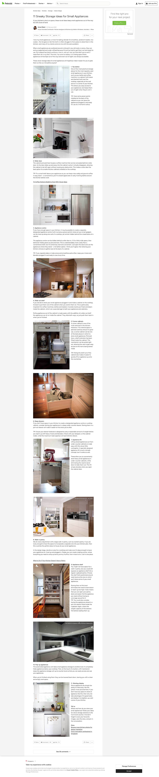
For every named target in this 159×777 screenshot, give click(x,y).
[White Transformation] (51, 90)
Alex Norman (65, 67)
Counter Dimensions (63, 440)
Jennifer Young (64, 684)
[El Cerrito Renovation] (63, 278)
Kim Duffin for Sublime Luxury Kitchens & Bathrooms (79, 623)
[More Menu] (92, 35)
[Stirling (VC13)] (63, 138)
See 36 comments (62, 751)
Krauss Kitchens (88, 375)
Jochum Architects (63, 322)
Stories (41, 3)
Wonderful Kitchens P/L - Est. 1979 (84, 498)
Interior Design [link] (58, 10)
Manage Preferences (129, 766)
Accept (129, 771)
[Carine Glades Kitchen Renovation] (63, 205)
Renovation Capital (88, 119)
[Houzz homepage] (7, 3)
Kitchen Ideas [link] (36, 10)
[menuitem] (18, 3)
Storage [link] (50, 10)
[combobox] (83, 3)
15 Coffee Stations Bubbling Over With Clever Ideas (50, 182)
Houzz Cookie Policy (72, 770)
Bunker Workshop (64, 565)
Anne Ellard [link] (41, 27)
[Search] (57, 3)
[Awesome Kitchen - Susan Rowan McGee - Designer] (51, 466)
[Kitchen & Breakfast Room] (51, 344)
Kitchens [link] (44, 10)
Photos (17, 3)
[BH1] (51, 591)
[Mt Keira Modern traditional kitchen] (63, 395)
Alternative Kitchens (87, 186)
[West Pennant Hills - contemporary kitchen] (63, 517)
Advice (49, 3)
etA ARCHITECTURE (87, 260)
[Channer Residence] (51, 709)
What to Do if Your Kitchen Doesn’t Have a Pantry (49, 560)
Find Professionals (29, 3)
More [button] (92, 29)
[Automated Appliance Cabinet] (63, 642)
